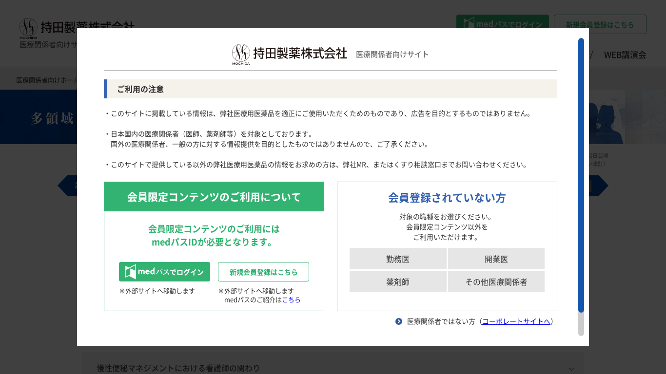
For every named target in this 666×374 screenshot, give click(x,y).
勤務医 (398, 258)
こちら (291, 299)
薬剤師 (398, 281)
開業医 (496, 258)
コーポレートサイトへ (516, 321)
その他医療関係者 (496, 281)
